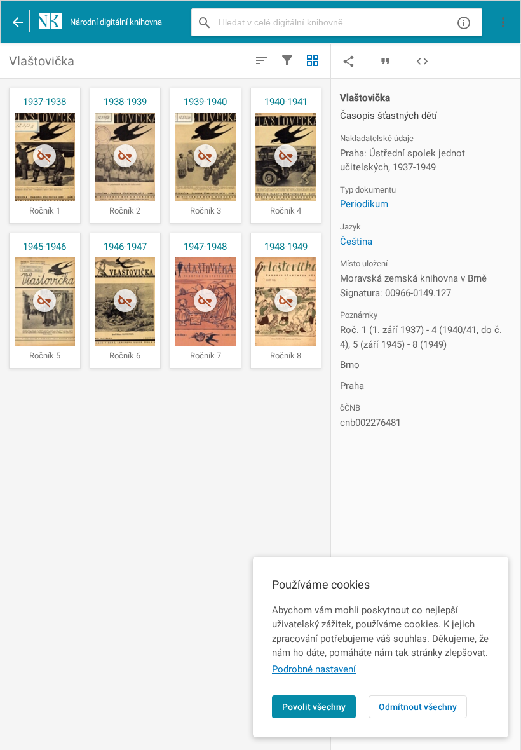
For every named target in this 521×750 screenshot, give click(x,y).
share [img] (348, 61)
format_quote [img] (385, 61)
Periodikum (364, 204)
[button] (503, 22)
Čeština (356, 241)
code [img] (422, 61)
